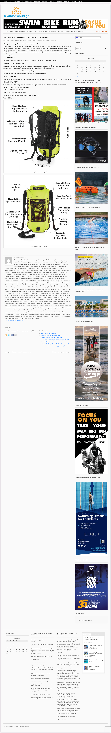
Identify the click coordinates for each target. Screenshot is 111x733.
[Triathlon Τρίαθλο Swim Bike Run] (16, 18)
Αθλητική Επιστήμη (18, 1)
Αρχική (6, 1)
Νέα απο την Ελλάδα (51, 40)
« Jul (76, 76)
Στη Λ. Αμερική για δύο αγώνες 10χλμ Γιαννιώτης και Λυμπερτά (95, 653)
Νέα (9, 1)
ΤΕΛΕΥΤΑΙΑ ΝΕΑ (95, 634)
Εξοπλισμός (36, 1)
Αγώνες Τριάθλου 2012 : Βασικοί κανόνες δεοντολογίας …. (95, 668)
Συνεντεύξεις (59, 1)
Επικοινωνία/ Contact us (76, 1)
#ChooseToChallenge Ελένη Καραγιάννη (62, 352)
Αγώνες (52, 1)
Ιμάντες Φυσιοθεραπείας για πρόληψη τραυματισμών (17, 352)
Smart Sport (44, 1)
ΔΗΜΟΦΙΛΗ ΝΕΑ (87, 634)
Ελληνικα (80, 37)
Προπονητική (28, 1)
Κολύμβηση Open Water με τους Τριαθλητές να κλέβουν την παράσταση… (91, 639)
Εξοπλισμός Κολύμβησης (35, 40)
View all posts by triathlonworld (14, 320)
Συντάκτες (66, 1)
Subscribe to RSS (100, 31)
